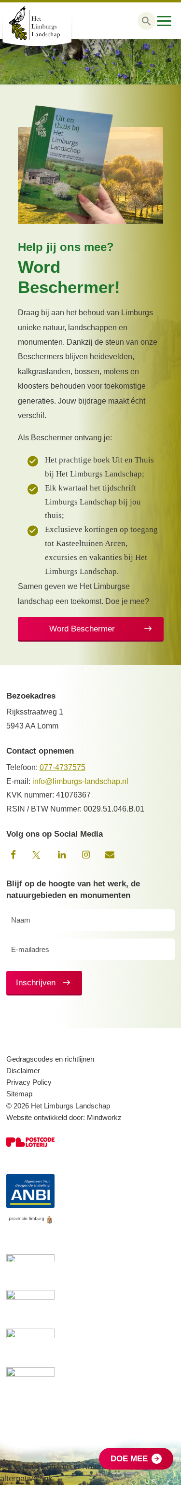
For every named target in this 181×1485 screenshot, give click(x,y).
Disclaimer (23, 1070)
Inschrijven (36, 982)
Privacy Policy (29, 1082)
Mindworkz (104, 1117)
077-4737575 (62, 767)
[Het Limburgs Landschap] (48, 23)
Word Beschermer (82, 628)
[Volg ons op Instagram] (86, 855)
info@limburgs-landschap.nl (80, 781)
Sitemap (19, 1094)
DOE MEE (129, 1458)
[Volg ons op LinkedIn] (62, 855)
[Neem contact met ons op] (110, 855)
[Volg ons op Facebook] (13, 855)
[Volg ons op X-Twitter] (37, 855)
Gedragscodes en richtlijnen (50, 1059)
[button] (146, 21)
